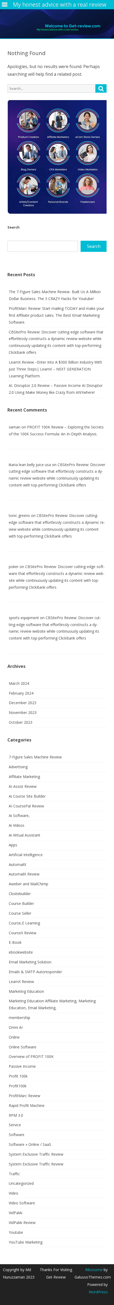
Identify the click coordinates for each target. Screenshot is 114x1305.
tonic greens (19, 515)
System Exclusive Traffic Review (36, 1154)
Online (14, 1037)
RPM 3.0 (16, 1115)
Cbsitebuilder (20, 893)
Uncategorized (21, 1183)
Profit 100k (18, 1076)
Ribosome (94, 1269)
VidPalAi (15, 1212)
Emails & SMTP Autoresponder (35, 971)
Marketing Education (26, 991)
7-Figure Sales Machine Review (35, 756)
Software (16, 1134)
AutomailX (17, 864)
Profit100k (18, 1085)
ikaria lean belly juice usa (30, 464)
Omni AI (16, 1027)
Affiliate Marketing (24, 776)
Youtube (16, 1232)
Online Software (22, 1046)
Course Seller (20, 913)
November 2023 (23, 712)
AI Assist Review (23, 786)
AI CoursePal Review (26, 805)
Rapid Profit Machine (27, 1105)
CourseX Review (22, 932)
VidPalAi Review (22, 1222)
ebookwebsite (21, 952)
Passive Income (22, 1066)
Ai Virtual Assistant (24, 835)
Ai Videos (16, 825)
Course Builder (21, 903)
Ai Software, (19, 815)
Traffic (14, 1173)
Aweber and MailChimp (28, 883)
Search (13, 227)
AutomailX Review (24, 874)
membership (19, 1017)
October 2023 (20, 722)
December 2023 (22, 702)
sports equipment (24, 617)
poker (14, 566)
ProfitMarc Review (24, 1095)
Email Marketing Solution (30, 961)
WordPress (98, 1291)
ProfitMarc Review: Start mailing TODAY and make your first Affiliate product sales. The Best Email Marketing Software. (56, 315)
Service (15, 1124)
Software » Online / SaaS (30, 1144)
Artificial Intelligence (26, 854)
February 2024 (21, 693)
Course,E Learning (24, 923)
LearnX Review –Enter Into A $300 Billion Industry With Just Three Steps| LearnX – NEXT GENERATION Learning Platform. (55, 369)
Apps (13, 844)
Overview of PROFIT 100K (31, 1056)
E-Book (15, 942)
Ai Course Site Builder (27, 796)
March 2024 (19, 683)
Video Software (22, 1202)
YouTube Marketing (25, 1242)
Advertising (18, 766)
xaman (14, 427)
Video (13, 1193)
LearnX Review (21, 981)
